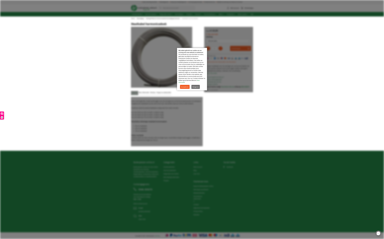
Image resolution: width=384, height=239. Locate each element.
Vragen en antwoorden (163, 92)
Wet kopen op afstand (201, 189)
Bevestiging (140, 18)
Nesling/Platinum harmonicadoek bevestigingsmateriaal (163, 18)
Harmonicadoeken (170, 170)
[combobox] (176, 8)
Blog (195, 170)
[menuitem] (137, 14)
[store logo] (144, 7)
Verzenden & (198, 196)
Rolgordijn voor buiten (171, 174)
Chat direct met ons (227, 87)
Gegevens (135, 92)
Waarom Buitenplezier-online (203, 186)
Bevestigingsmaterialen (171, 177)
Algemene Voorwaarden (202, 208)
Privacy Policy (198, 211)
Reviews (153, 92)
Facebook (229, 167)
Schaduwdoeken (169, 167)
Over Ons (197, 174)
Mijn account (234, 8)
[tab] (134, 93)
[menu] (192, 14)
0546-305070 (245, 87)
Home (133, 18)
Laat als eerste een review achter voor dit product (221, 62)
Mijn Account (198, 167)
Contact (196, 204)
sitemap (157, 236)
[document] (192, 69)
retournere (197, 199)
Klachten (196, 215)
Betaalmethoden (199, 193)
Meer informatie (211, 73)
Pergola (166, 180)
